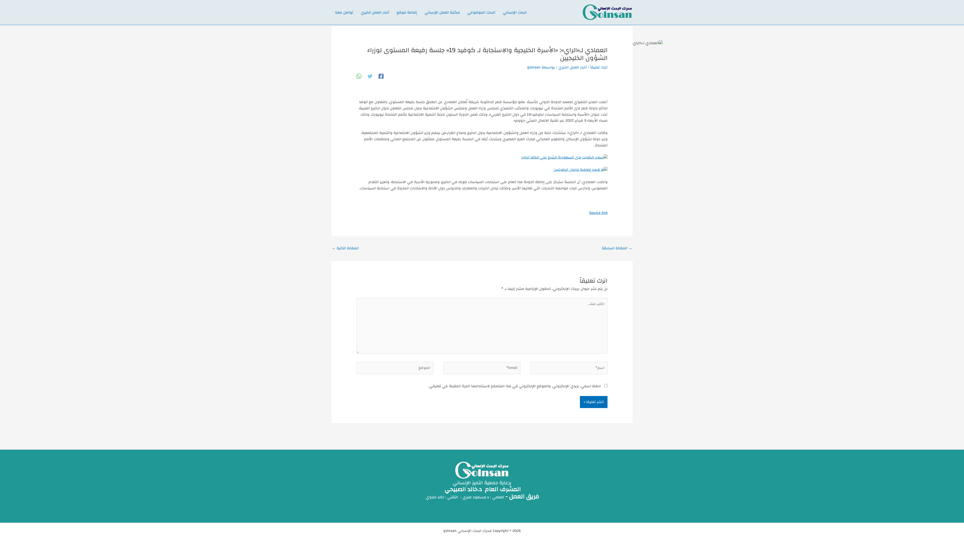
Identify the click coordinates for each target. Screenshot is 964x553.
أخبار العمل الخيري (572, 67)
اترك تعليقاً (599, 67)
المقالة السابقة (617, 248)
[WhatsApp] (359, 75)
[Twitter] (370, 75)
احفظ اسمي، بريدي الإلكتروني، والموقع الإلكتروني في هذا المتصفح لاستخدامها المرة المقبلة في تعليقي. (515, 386)
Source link (598, 212)
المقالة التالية (345, 248)
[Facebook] (381, 75)
